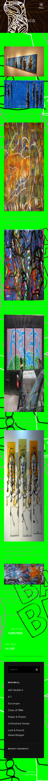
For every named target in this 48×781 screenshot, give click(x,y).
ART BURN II (15, 690)
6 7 (10, 696)
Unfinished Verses (19, 723)
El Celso (11, 4)
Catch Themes (31, 775)
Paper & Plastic (17, 716)
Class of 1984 (15, 710)
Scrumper (14, 703)
